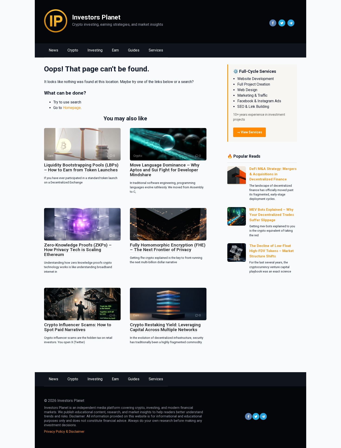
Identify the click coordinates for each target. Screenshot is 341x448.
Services (156, 50)
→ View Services (249, 132)
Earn (115, 50)
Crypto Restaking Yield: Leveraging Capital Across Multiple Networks (165, 327)
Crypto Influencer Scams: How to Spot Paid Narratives (77, 327)
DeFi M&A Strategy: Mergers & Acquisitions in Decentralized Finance (272, 174)
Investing (95, 50)
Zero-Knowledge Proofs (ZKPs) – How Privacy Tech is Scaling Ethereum (78, 249)
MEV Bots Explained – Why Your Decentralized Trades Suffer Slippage (271, 215)
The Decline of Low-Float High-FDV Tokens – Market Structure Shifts (271, 251)
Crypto (73, 50)
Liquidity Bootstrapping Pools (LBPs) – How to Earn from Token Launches (81, 167)
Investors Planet (96, 17)
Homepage (72, 108)
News (53, 50)
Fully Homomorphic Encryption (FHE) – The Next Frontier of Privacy (168, 247)
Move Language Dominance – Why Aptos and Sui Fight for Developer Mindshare (164, 169)
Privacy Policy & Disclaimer (64, 432)
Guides (133, 50)
